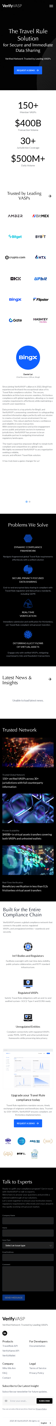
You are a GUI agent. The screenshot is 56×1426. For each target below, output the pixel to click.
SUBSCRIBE (44, 1401)
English (44, 1423)
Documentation (37, 1345)
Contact (6, 1377)
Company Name (8, 1215)
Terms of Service (37, 1368)
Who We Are (9, 1368)
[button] (26, 502)
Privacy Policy (36, 1372)
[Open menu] (51, 6)
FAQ (4, 1372)
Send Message (14, 1297)
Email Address (8, 1252)
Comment (6, 1264)
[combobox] (46, 1423)
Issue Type (6, 1240)
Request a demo (26, 70)
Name (4, 1228)
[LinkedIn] (4, 1333)
